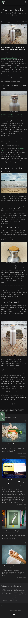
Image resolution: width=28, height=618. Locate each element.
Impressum (17, 608)
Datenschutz (10, 608)
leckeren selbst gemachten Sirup (9, 58)
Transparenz (24, 606)
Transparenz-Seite (3, 411)
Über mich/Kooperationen (7, 606)
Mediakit (17, 606)
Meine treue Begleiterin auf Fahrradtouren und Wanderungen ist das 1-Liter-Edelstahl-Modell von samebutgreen (13, 116)
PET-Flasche (14, 67)
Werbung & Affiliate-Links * (22, 21)
